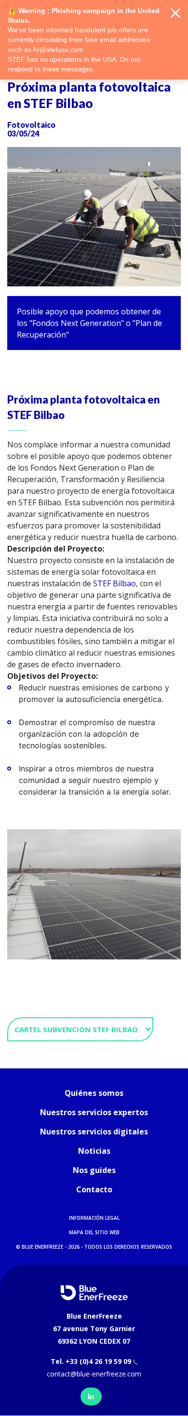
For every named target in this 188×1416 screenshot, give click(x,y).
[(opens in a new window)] (91, 1396)
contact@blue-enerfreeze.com (94, 1373)
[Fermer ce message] (175, 13)
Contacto (94, 1189)
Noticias (94, 1151)
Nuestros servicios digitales (94, 1131)
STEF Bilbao (114, 583)
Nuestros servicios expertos (94, 1112)
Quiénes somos (94, 1093)
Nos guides (94, 1170)
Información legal (94, 1217)
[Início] (94, 1291)
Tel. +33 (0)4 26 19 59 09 (91, 1361)
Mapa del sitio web (94, 1232)
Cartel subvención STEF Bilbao (77, 1029)
